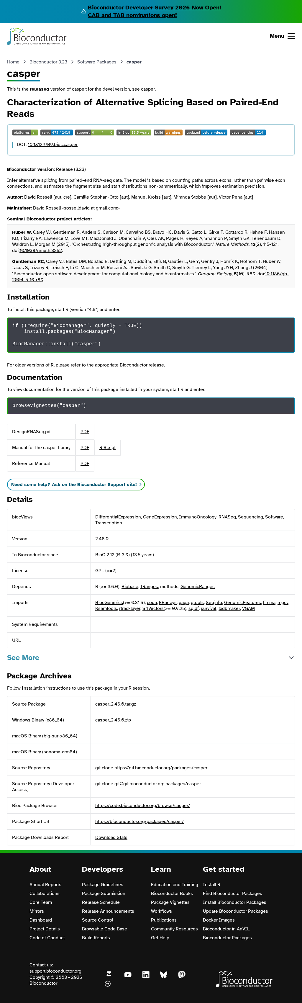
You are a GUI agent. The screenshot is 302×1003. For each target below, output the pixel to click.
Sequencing (250, 517)
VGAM (248, 608)
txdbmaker (229, 608)
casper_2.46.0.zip (113, 720)
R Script (107, 448)
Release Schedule (101, 902)
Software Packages (96, 62)
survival (208, 608)
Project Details (44, 929)
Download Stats (111, 837)
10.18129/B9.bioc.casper (53, 145)
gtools (197, 603)
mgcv (283, 603)
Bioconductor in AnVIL (226, 929)
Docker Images (219, 920)
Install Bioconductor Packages (234, 902)
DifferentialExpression (118, 517)
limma (269, 603)
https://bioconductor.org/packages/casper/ (139, 821)
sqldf (193, 608)
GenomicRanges (197, 587)
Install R (211, 885)
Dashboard (40, 920)
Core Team (40, 902)
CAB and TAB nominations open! (132, 15)
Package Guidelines (102, 885)
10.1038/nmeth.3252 (40, 250)
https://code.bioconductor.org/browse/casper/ (142, 806)
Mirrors (36, 911)
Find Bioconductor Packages (232, 893)
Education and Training (174, 885)
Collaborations (44, 893)
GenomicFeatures (242, 603)
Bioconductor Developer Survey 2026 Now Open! (154, 7)
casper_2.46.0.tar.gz (115, 704)
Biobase (130, 587)
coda (152, 603)
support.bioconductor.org (55, 971)
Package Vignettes (170, 902)
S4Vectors (153, 608)
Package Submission (103, 893)
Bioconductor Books (172, 893)
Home (13, 62)
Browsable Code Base (104, 929)
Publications (164, 920)
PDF (85, 432)
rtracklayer (129, 608)
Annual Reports (45, 885)
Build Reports (96, 938)
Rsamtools (106, 608)
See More (23, 657)
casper (148, 89)
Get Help (160, 938)
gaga (184, 603)
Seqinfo (214, 603)
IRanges (149, 587)
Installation (33, 688)
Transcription (108, 523)
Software (274, 517)
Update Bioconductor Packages (235, 911)
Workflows (161, 911)
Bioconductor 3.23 (48, 62)
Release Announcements (108, 911)
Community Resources (174, 929)
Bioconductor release (142, 365)
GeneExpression (160, 517)
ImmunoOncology (197, 517)
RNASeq (227, 517)
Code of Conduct (47, 938)
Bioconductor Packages (227, 938)
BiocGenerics (109, 603)
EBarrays (168, 603)
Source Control (97, 920)
